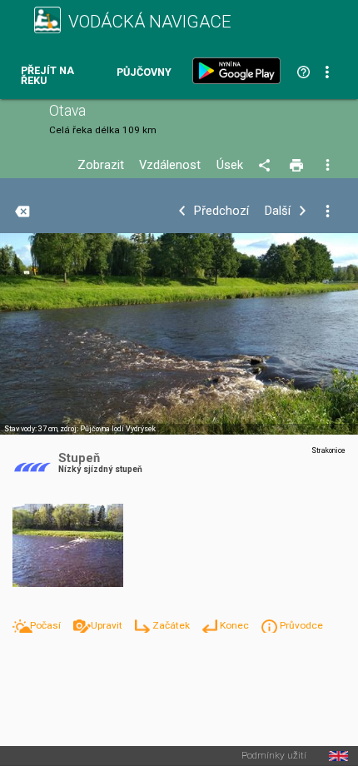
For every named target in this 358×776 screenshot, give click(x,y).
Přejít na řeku (47, 76)
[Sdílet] (267, 165)
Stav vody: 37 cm (30, 429)
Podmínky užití (273, 756)
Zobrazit (100, 165)
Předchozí (221, 211)
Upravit (108, 625)
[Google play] (239, 70)
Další (278, 211)
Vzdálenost (170, 165)
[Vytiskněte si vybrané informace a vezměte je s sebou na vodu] (298, 165)
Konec (235, 625)
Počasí (46, 625)
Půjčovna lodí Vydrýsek (118, 429)
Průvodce (301, 625)
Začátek (172, 625)
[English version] (338, 756)
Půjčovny (144, 72)
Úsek (229, 165)
